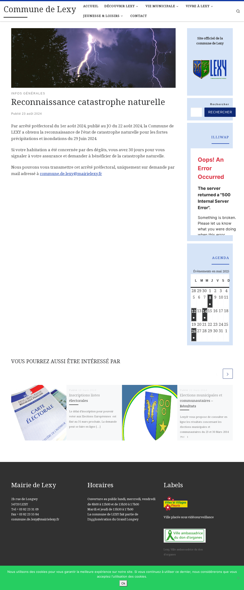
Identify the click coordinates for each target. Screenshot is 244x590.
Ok (123, 583)
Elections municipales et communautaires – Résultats (201, 400)
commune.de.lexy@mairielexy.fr (71, 173)
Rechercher (219, 104)
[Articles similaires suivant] (228, 374)
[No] (238, 577)
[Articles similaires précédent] (217, 374)
